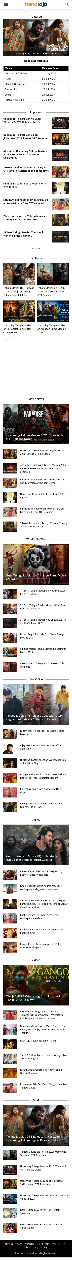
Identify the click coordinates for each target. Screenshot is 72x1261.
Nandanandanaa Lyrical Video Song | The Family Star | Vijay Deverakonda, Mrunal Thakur (43, 1029)
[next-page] (11, 340)
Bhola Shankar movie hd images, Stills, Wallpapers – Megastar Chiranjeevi (41, 887)
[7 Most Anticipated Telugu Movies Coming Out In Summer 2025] (60, 220)
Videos (44, 1247)
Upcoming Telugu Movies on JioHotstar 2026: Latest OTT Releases (26, 136)
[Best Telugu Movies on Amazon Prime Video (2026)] (36, 564)
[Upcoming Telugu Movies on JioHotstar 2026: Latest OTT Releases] (60, 139)
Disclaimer (44, 1244)
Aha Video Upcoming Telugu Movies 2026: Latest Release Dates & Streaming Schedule (43, 468)
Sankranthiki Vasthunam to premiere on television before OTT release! (25, 201)
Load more (35, 248)
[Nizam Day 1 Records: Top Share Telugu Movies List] (10, 638)
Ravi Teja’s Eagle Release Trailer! (38, 1040)
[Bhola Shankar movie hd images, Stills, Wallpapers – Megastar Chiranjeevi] (10, 889)
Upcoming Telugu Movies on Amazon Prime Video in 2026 (51, 329)
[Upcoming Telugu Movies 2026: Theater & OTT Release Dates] (60, 123)
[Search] (67, 4)
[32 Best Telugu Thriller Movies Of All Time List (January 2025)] (10, 609)
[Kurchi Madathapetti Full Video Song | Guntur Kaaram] (10, 1073)
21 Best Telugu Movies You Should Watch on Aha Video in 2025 (43, 621)
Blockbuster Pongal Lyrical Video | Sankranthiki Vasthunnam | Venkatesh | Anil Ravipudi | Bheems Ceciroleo (42, 1015)
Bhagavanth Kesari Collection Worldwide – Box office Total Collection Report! (43, 776)
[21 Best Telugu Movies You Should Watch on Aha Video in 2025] (60, 236)
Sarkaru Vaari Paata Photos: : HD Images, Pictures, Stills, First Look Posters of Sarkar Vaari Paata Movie (43, 904)
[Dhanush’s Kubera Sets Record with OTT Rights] (60, 188)
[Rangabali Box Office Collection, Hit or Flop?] (10, 792)
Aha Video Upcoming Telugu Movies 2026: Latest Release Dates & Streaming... (25, 154)
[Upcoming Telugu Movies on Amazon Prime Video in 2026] (53, 311)
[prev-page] (5, 340)
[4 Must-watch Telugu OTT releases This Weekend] (10, 667)
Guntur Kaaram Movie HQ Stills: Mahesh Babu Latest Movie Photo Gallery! (33, 858)
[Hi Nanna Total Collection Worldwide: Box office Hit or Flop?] (10, 763)
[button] (5, 4)
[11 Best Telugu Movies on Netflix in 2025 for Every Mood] (10, 594)
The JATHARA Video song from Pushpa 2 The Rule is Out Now (33, 998)
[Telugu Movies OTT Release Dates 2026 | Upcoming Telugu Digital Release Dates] (19, 274)
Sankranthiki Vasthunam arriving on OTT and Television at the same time (26, 169)
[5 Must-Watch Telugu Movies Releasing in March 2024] (10, 652)
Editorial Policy (31, 1247)
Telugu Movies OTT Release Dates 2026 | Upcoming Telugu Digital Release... (18, 291)
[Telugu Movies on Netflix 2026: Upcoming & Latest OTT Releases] (53, 274)
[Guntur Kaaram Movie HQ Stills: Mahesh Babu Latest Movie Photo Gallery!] (36, 845)
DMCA (19, 1244)
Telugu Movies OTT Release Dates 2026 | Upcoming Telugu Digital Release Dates (34, 1138)
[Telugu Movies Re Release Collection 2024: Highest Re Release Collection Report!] (36, 704)
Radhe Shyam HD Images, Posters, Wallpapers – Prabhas (39, 916)
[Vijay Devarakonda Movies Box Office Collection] (10, 749)
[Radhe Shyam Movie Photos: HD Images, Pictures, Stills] (10, 933)
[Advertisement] (36, 368)
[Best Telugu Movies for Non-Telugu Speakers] (10, 1213)
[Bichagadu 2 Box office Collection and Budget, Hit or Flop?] (10, 807)
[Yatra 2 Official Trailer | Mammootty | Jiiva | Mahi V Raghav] (10, 1059)
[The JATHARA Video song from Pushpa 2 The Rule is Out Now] (36, 985)
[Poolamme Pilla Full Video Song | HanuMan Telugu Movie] (10, 1088)
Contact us (30, 1244)
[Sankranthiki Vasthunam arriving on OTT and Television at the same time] (60, 172)
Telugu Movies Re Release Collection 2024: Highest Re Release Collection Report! (34, 717)
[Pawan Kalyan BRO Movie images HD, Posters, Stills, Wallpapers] (10, 875)
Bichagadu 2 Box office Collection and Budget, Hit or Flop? (41, 805)
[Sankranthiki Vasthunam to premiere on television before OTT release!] (60, 204)
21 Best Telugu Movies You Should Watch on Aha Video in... (23, 234)
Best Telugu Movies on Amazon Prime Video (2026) (36, 577)
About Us (9, 1244)
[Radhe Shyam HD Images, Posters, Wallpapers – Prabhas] (10, 918)
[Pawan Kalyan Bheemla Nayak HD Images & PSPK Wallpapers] (10, 947)
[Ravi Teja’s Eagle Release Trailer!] (10, 1044)
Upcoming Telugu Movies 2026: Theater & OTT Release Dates (22, 120)
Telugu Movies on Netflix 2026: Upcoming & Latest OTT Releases (51, 291)
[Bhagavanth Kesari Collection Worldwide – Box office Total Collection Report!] (10, 778)
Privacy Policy (58, 1244)
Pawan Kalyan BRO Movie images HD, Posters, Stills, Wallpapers (41, 873)
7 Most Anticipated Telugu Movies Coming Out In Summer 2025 (24, 217)
